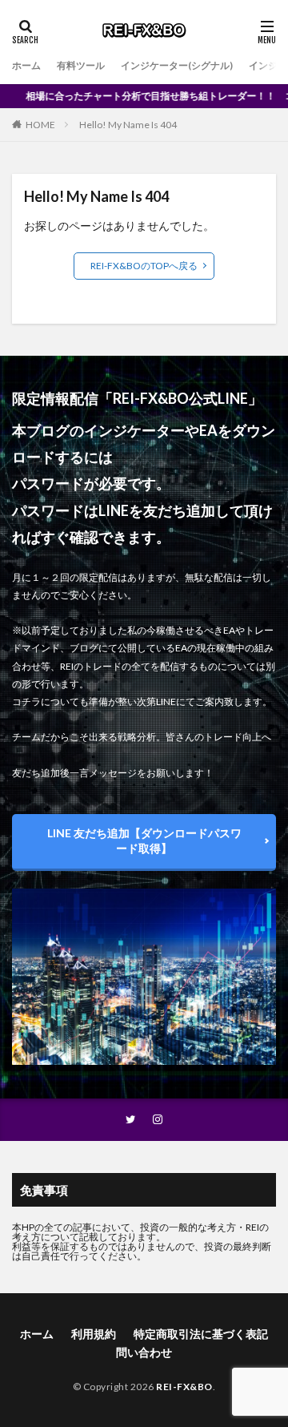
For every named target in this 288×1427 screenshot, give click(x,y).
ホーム (26, 65)
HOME (40, 125)
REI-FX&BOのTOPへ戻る (144, 266)
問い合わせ (144, 1352)
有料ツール (81, 65)
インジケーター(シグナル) (177, 65)
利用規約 (93, 1333)
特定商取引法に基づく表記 (201, 1333)
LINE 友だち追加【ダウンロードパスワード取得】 (144, 840)
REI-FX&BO (184, 1387)
